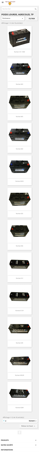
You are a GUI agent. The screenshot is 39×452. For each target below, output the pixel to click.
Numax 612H (19, 310)
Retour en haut (28, 426)
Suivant (33, 421)
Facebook (19, 432)
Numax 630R (20, 407)
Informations (7, 450)
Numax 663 (19, 84)
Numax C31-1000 (19, 52)
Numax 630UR (19, 375)
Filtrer (32, 19)
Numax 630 (19, 343)
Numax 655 (19, 213)
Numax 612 (19, 278)
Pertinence (13, 18)
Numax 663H (19, 181)
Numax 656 (19, 246)
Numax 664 (19, 149)
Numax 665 (19, 116)
